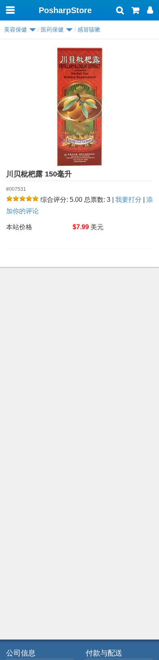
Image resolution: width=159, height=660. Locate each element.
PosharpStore (65, 10)
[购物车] (135, 11)
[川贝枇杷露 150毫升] (79, 106)
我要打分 (128, 199)
